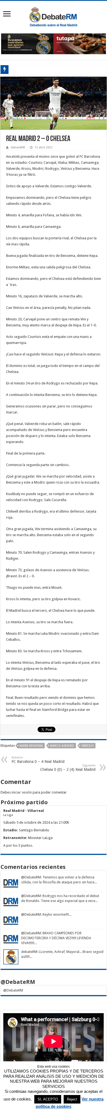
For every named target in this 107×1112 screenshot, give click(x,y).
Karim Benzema (31, 746)
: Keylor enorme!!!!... (56, 914)
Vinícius (87, 746)
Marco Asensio (62, 746)
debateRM (18, 147)
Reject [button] (72, 1099)
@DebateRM (31, 877)
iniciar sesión (22, 792)
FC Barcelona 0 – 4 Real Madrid (38, 760)
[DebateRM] (53, 16)
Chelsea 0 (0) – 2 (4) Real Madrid (67, 768)
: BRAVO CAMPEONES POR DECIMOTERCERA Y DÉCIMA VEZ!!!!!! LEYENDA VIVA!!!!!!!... (56, 938)
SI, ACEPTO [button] (48, 1099)
